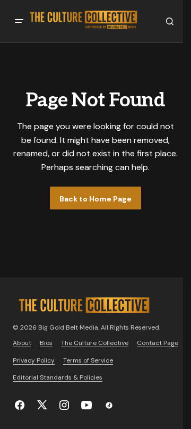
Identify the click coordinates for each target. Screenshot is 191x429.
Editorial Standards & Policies (57, 377)
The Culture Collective (94, 343)
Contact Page (157, 343)
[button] (19, 21)
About (22, 343)
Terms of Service (88, 360)
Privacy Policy (34, 360)
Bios (46, 343)
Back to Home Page (95, 199)
